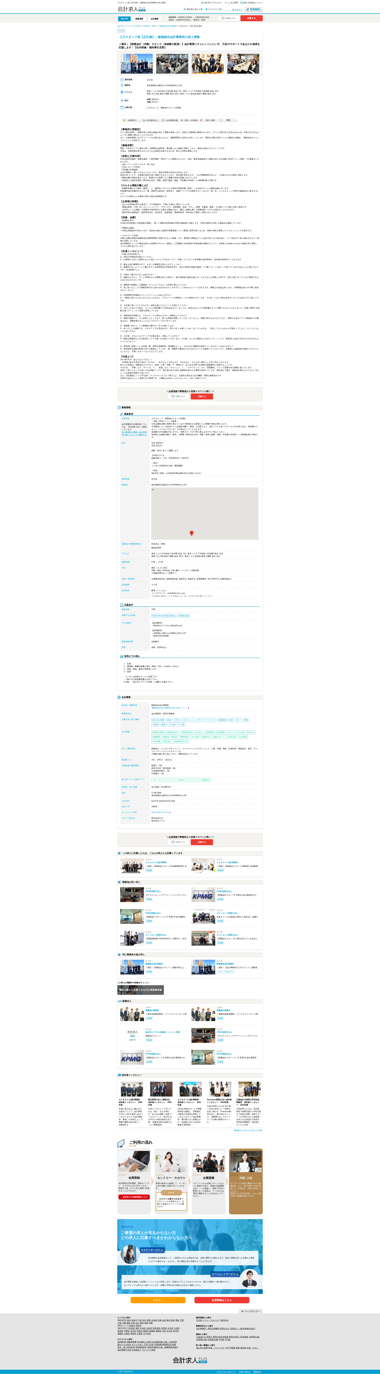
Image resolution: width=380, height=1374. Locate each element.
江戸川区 (147, 1333)
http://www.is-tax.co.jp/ (161, 812)
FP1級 (221, 1339)
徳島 (142, 1323)
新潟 (168, 1320)
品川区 (170, 1328)
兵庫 (124, 1323)
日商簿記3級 (213, 1339)
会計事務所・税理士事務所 (207, 1328)
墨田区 (133, 1333)
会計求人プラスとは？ (213, 3)
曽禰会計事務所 (152, 1010)
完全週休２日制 (144, 1342)
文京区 (133, 1331)
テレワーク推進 (148, 1350)
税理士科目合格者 (220, 1337)
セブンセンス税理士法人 (227, 913)
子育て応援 (148, 1344)
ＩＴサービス (218, 1348)
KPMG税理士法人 (153, 891)
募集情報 (139, 19)
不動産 (232, 1348)
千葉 (140, 1320)
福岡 (146, 1323)
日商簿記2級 (201, 1339)
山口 (137, 1323)
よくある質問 (232, 3)
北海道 (154, 1320)
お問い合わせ (245, 1372)
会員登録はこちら (222, 1300)
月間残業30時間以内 (163, 1344)
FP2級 (227, 1339)
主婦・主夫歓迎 (170, 1342)
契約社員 (224, 1320)
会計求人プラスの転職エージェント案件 (162, 1032)
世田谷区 (156, 1328)
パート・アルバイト (211, 1320)
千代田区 (131, 1328)
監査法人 (234, 1328)
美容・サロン (252, 1348)
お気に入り (231, 18)
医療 (238, 1348)
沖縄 (151, 1323)
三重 (182, 1320)
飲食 (210, 1348)
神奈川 (134, 1320)
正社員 (199, 1320)
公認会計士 (201, 1337)
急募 (174, 1344)
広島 (133, 1323)
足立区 (169, 1331)
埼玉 (144, 1320)
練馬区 (159, 1331)
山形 (164, 1320)
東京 (129, 1320)
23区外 (138, 1325)
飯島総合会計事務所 (154, 964)
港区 (137, 1328)
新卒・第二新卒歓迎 (126, 1347)
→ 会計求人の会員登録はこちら (134, 1197)
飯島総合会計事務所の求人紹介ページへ (170, 708)
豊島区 (146, 1331)
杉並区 (139, 1331)
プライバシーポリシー (226, 1372)
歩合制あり (136, 1350)
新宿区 (120, 1331)
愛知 (177, 1320)
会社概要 (155, 19)
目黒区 (164, 1328)
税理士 (209, 1337)
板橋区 (152, 1331)
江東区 (139, 1333)
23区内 (132, 1325)
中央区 (143, 1328)
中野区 (127, 1331)
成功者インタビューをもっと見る (248, 1130)
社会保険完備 (157, 1342)
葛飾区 (120, 1333)
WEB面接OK (141, 1347)
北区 (164, 1331)
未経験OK (122, 1342)
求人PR (124, 19)
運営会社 (257, 1372)
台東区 (127, 1333)
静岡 (173, 1320)
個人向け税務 (202, 1348)
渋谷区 (149, 1328)
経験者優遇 (131, 1342)
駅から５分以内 (124, 1344)
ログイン (238, 10)
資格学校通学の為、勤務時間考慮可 (162, 1347)
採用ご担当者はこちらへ (253, 3)
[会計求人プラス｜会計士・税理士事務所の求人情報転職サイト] (142, 11)
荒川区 (176, 1331)
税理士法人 (225, 1328)
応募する (251, 18)
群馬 (149, 1320)
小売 (227, 1348)
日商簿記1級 (254, 1337)
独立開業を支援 (124, 1350)
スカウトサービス (152, 1250)
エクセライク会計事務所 (156, 862)
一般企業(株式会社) (247, 1328)
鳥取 (128, 1323)
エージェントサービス (225, 1274)
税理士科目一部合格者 (238, 1337)
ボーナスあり (137, 1344)
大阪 (119, 1323)
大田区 (177, 1328)
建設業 (243, 1348)
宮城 (160, 1320)
